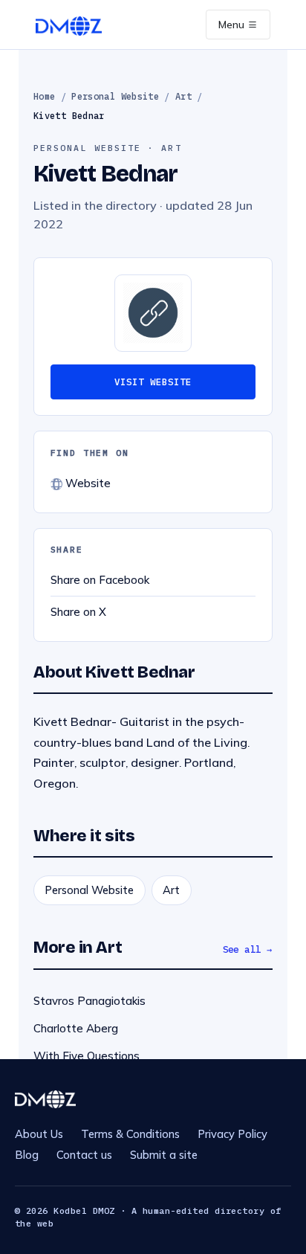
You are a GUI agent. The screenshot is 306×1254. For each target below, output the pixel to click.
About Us (39, 1134)
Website (86, 483)
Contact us (84, 1155)
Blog (27, 1155)
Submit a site (164, 1155)
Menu (232, 24)
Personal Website (115, 96)
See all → (248, 949)
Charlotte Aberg (75, 1028)
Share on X (78, 612)
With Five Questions (86, 1056)
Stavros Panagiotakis (89, 1001)
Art (183, 96)
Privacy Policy (232, 1134)
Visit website (153, 382)
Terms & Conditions (130, 1134)
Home (44, 96)
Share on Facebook (100, 580)
